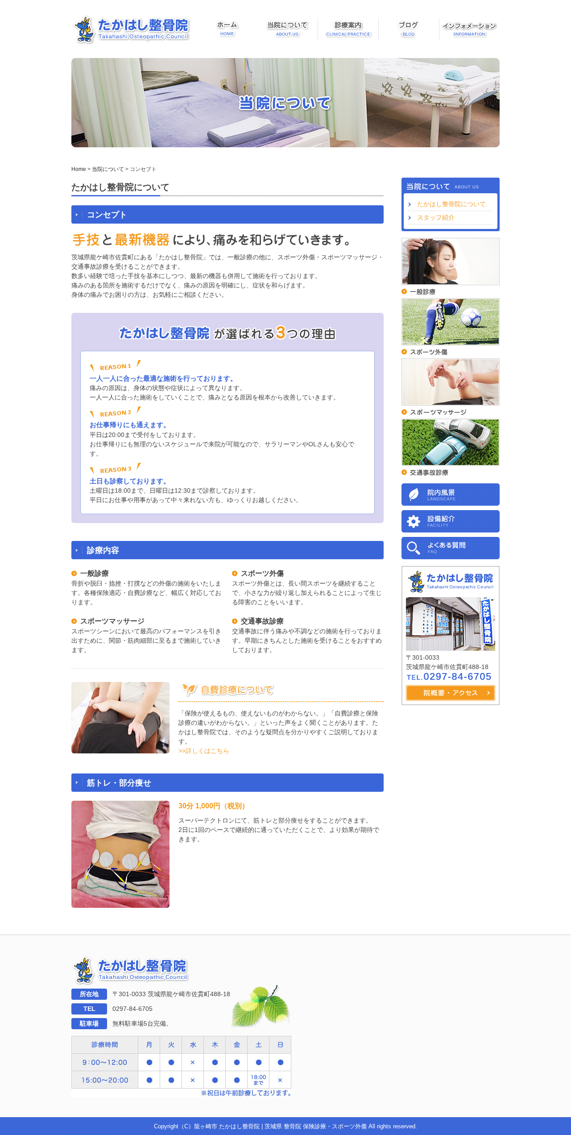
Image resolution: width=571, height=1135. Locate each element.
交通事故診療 (262, 621)
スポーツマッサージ (112, 621)
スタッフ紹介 (436, 217)
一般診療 (94, 573)
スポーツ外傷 (262, 573)
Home (78, 169)
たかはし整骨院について (451, 204)
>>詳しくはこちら (203, 750)
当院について (108, 169)
